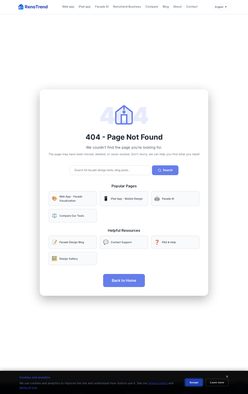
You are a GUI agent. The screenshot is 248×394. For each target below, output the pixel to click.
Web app (68, 6)
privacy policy (158, 383)
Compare (151, 6)
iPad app (85, 6)
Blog (166, 6)
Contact (192, 6)
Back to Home (124, 280)
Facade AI (102, 6)
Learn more (217, 382)
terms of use (28, 387)
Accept (194, 382)
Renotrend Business (127, 6)
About (177, 6)
